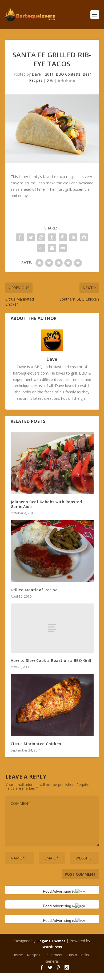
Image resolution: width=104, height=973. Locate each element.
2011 (49, 74)
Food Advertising (57, 891)
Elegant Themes (51, 941)
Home (17, 954)
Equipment (53, 954)
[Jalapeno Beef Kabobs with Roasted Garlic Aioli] (52, 463)
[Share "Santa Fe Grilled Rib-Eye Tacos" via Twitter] (30, 237)
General (52, 961)
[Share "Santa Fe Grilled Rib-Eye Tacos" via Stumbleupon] (41, 248)
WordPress (52, 946)
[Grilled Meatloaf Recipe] (52, 551)
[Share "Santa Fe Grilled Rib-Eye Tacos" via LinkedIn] (73, 237)
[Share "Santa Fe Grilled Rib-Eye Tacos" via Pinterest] (62, 237)
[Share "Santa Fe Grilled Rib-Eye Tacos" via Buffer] (84, 237)
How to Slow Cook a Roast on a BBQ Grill (51, 660)
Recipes (33, 954)
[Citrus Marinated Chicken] (52, 705)
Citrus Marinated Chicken (36, 743)
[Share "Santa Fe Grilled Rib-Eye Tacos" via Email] (52, 248)
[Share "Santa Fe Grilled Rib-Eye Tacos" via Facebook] (20, 237)
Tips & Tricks (78, 954)
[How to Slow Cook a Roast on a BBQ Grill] (52, 628)
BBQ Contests (68, 74)
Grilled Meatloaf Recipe (34, 589)
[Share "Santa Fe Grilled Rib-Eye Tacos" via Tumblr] (52, 237)
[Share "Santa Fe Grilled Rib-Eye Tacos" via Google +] (41, 237)
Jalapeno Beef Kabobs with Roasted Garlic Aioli (46, 504)
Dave (36, 74)
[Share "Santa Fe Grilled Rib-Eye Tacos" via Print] (62, 248)
